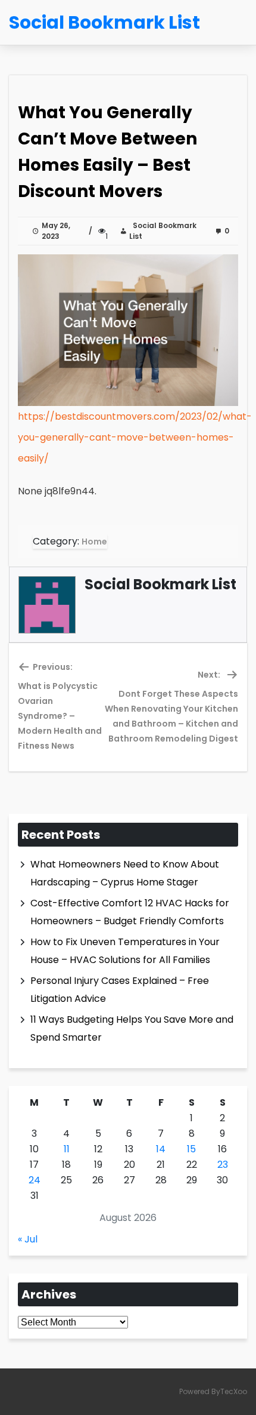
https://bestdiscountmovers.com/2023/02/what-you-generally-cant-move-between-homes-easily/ (135, 437)
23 (222, 1164)
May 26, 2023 (56, 230)
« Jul (28, 1239)
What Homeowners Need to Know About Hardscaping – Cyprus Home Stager (124, 873)
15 (191, 1149)
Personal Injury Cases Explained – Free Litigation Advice (119, 989)
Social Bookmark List (162, 230)
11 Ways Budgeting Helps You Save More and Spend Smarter (131, 1028)
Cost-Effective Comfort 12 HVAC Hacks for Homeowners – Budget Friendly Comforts (129, 912)
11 (67, 1149)
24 (34, 1180)
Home (94, 541)
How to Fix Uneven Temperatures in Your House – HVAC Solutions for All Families (125, 951)
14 (161, 1149)
